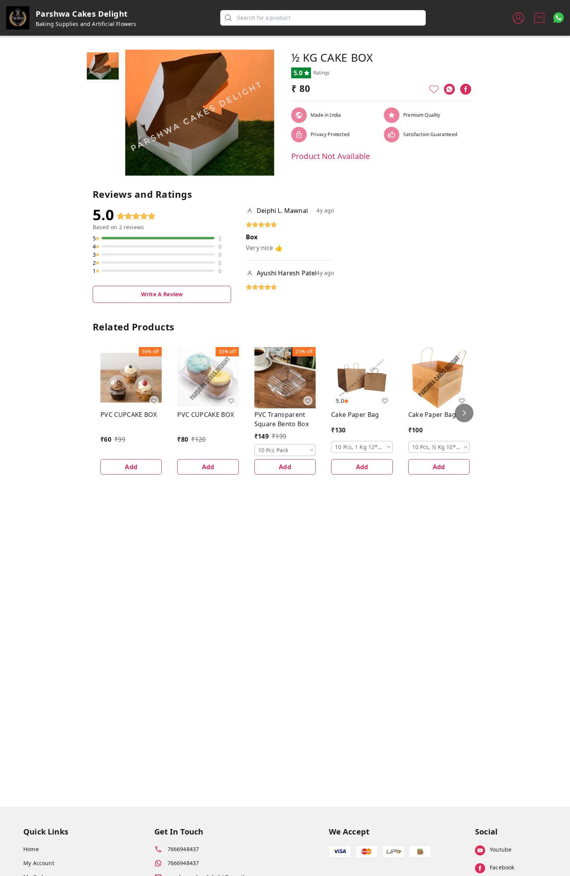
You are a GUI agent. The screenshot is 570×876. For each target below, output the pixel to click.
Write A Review (162, 294)
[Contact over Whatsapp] (558, 17)
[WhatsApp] (449, 89)
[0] (539, 18)
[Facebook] (465, 89)
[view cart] (539, 18)
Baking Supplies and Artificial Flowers (86, 24)
